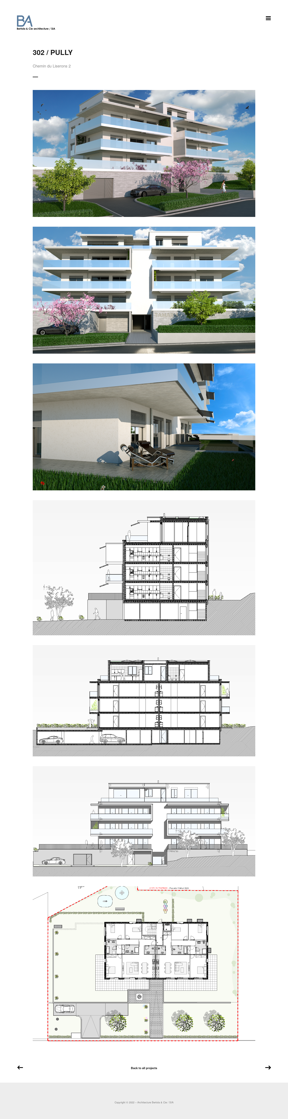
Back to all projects (144, 1068)
